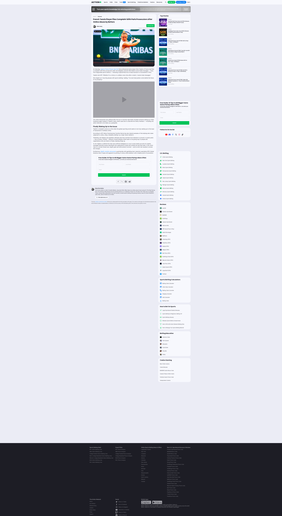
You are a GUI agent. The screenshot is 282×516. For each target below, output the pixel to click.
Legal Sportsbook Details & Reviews (171, 310)
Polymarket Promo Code (173, 455)
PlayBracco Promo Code (173, 492)
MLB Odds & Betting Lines (96, 460)
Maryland (143, 455)
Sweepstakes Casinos (165, 380)
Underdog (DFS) (166, 239)
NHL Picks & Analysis (120, 460)
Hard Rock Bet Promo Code (173, 477)
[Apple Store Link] (146, 502)
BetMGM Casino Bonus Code (167, 370)
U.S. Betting (164, 153)
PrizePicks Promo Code (172, 496)
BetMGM (164, 215)
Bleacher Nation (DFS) (167, 260)
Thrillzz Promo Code (172, 494)
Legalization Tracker (146, 449)
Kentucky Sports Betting (168, 191)
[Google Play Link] (157, 502)
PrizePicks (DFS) (166, 242)
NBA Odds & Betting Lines (96, 451)
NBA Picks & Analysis (120, 451)
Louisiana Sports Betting (168, 164)
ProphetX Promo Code (172, 466)
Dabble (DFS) (165, 246)
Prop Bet (164, 351)
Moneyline (164, 344)
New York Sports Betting (168, 160)
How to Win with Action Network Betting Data (173, 324)
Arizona (143, 458)
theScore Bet (165, 225)
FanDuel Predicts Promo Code (174, 458)
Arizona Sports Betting (167, 188)
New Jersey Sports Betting (168, 181)
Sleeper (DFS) (165, 249)
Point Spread (165, 340)
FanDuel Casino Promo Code (167, 377)
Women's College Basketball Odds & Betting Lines (101, 458)
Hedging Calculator (167, 293)
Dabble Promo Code (172, 483)
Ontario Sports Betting (167, 198)
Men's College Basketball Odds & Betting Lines (101, 455)
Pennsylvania (144, 464)
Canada (143, 481)
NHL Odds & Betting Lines (96, 462)
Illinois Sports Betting (167, 167)
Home (94, 16)
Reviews (163, 204)
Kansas (143, 475)
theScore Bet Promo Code (173, 472)
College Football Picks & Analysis (123, 453)
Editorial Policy (93, 505)
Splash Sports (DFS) (167, 267)
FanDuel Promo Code (172, 470)
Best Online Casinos (164, 363)
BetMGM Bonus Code (172, 451)
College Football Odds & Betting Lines (99, 453)
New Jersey (144, 462)
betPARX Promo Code (172, 475)
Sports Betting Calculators (170, 280)
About (91, 501)
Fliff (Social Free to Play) (168, 229)
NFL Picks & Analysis (120, 449)
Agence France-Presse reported (109, 69)
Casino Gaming (166, 360)
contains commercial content (101, 201)
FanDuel (164, 274)
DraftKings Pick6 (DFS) (168, 256)
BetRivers (164, 235)
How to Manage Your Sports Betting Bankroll (173, 327)
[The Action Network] (96, 2)
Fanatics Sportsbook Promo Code (175, 449)
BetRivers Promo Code (172, 479)
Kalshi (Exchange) (166, 232)
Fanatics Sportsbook (167, 211)
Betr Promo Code (171, 487)
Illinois (142, 466)
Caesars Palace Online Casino (167, 373)
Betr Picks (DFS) (166, 253)
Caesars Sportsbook (167, 222)
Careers (91, 507)
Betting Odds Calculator (168, 283)
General (100, 16)
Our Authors (92, 503)
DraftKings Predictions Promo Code (175, 464)
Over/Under (165, 347)
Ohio (142, 470)
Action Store (92, 509)
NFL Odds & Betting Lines (96, 449)
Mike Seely (99, 26)
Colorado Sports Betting (168, 174)
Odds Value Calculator (167, 287)
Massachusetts (144, 472)
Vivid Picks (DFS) (166, 263)
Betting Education (167, 333)
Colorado (143, 460)
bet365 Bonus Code (172, 453)
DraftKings (165, 218)
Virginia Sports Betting (167, 177)
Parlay (163, 354)
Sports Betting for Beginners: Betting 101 (172, 313)
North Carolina (144, 477)
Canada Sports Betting (167, 195)
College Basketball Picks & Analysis (123, 455)
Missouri (143, 479)
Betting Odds (165, 300)
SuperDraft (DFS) (166, 270)
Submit (124, 175)
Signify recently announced (108, 151)
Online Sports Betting (167, 157)
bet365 (164, 208)
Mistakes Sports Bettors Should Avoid (171, 320)
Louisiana (143, 453)
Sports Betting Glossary (168, 317)
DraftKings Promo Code (172, 468)
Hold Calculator (166, 297)
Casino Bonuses (164, 367)
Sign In (188, 2)
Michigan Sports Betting (168, 184)
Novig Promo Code (171, 462)
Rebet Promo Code (171, 490)
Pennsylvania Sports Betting (169, 171)
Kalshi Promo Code (171, 460)
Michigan (143, 468)
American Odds (166, 337)
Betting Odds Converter (168, 290)
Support (91, 514)
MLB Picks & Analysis (120, 458)
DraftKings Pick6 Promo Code (174, 481)
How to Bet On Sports (168, 306)
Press (91, 512)
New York (143, 451)
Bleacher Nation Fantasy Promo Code (176, 485)
